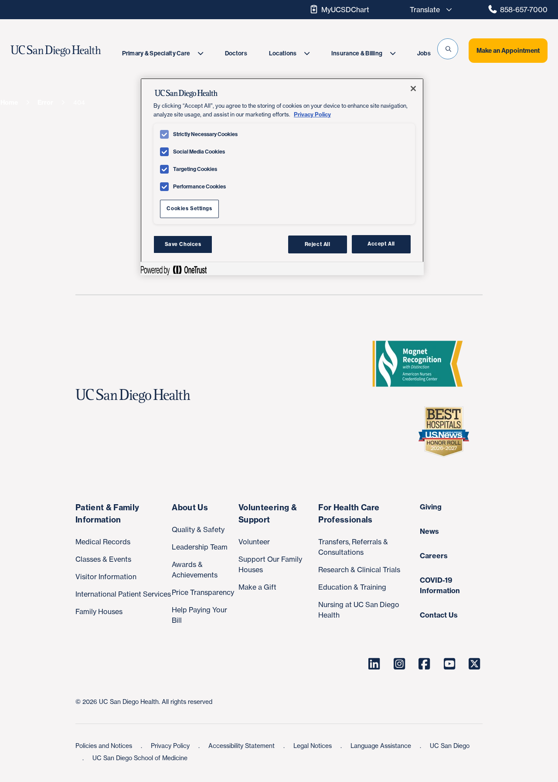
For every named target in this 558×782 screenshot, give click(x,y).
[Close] (413, 88)
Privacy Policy (171, 745)
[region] (282, 176)
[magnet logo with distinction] (421, 364)
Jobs (424, 53)
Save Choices (183, 244)
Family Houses (98, 611)
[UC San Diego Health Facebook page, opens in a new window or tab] (424, 664)
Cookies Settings (189, 208)
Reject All (317, 244)
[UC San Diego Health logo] (136, 396)
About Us (190, 507)
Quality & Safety (198, 529)
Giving (431, 506)
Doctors (236, 53)
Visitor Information (105, 576)
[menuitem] (162, 53)
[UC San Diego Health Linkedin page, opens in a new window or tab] (374, 664)
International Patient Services (123, 594)
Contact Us (439, 615)
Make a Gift (257, 587)
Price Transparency (203, 592)
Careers (434, 555)
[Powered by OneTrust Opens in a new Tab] (173, 269)
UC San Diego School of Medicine (139, 758)
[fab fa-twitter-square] (474, 664)
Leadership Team (200, 547)
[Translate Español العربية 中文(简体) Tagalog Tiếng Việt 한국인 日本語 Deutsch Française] (428, 9)
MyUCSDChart (345, 9)
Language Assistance (381, 745)
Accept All (381, 244)
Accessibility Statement (242, 745)
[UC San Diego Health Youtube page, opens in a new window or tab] (449, 664)
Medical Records (102, 541)
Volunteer (254, 541)
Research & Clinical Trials (359, 569)
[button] (447, 48)
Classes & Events (103, 559)
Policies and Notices (104, 745)
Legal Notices (313, 745)
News (429, 531)
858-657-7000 (524, 9)
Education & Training (352, 587)
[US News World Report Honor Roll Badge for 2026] (447, 432)
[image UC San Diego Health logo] (70, 51)
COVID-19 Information (440, 585)
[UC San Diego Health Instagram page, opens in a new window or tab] (399, 664)
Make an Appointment (508, 51)
